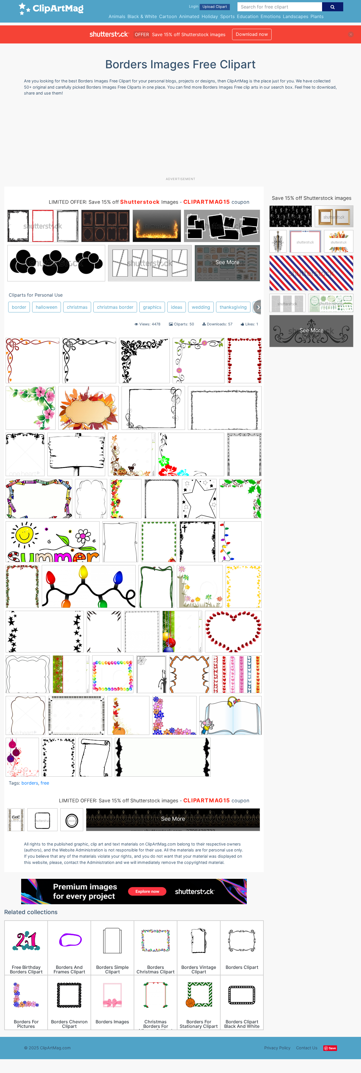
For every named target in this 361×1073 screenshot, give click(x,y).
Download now (252, 34)
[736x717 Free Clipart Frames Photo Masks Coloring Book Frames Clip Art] (28, 677)
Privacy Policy (277, 1047)
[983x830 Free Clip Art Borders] (76, 457)
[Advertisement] (180, 138)
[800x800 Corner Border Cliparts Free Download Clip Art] (144, 363)
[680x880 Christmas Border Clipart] (159, 544)
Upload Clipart (214, 7)
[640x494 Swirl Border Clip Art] (153, 410)
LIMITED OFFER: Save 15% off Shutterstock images (118, 800)
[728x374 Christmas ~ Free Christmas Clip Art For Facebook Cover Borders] (88, 589)
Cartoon (168, 16)
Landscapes (295, 16)
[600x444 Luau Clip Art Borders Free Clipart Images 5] (191, 457)
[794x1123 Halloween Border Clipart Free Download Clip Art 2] (151, 677)
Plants (317, 16)
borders (29, 783)
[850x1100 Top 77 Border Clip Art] (162, 501)
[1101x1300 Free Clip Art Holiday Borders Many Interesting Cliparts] (182, 634)
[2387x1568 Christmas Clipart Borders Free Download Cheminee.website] (224, 410)
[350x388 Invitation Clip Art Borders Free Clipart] (25, 718)
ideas (176, 307)
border (19, 307)
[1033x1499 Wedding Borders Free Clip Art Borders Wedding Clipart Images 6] (244, 362)
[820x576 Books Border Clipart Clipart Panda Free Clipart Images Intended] (230, 718)
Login (193, 6)
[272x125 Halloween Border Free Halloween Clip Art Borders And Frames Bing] (162, 760)
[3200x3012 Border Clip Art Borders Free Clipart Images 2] (89, 363)
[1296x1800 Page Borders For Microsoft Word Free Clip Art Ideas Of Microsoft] (244, 456)
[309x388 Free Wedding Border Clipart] (25, 457)
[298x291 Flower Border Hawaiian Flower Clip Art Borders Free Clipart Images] (198, 363)
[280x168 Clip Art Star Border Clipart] (44, 634)
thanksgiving (233, 307)
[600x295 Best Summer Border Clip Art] (52, 545)
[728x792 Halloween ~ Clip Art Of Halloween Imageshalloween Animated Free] (189, 677)
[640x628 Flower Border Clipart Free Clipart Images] (30, 410)
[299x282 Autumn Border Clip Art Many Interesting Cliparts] (32, 363)
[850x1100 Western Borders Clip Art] (199, 501)
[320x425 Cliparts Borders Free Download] (141, 634)
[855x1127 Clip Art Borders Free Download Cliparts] (22, 759)
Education (247, 16)
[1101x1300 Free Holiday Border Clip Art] (71, 677)
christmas (77, 307)
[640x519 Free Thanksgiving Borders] (88, 410)
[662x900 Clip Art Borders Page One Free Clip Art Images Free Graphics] (156, 589)
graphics (152, 307)
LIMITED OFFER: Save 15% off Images (113, 202)
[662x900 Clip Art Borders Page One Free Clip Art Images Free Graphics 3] (104, 634)
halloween (46, 307)
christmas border (115, 307)
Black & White (142, 16)
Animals (117, 16)
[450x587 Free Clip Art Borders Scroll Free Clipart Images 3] (95, 759)
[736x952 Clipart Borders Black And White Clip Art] (58, 759)
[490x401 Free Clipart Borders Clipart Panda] (233, 634)
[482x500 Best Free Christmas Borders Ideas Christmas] (240, 501)
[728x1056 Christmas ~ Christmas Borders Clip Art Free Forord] (22, 589)
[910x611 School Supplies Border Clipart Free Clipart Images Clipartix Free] (39, 501)
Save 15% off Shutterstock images (311, 198)
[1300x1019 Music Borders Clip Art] (76, 718)
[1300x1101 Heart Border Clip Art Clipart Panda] (236, 676)
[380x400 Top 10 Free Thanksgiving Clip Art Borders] (128, 718)
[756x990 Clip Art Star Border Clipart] (243, 588)
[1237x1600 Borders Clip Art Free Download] (120, 544)
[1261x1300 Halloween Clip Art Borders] (131, 457)
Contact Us (307, 1047)
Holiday (210, 16)
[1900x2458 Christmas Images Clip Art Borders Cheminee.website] (197, 544)
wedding (201, 307)
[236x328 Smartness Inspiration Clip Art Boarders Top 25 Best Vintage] (91, 501)
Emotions (271, 16)
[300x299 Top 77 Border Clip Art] (174, 718)
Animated (189, 16)
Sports (227, 16)
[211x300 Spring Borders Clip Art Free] (125, 501)
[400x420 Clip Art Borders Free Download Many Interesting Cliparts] (200, 589)
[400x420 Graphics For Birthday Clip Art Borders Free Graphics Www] (113, 677)
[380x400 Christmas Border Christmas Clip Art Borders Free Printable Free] (240, 544)
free (45, 783)
